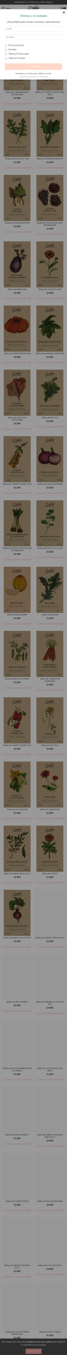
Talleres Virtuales (16, 58)
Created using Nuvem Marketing (33, 77)
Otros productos (16, 45)
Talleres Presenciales (18, 54)
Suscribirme (34, 66)
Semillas (12, 49)
